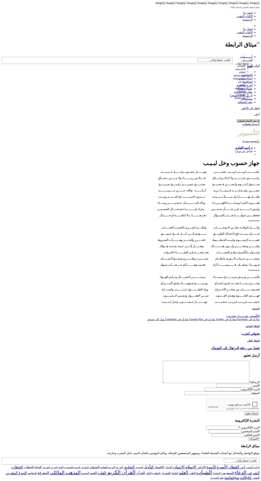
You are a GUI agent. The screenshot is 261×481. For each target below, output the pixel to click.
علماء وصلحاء (244, 88)
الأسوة (211, 467)
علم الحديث (217, 477)
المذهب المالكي (65, 472)
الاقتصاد (159, 467)
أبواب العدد (253, 65)
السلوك (217, 473)
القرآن (140, 473)
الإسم (256, 385)
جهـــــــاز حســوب (237, 315)
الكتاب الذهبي (244, 16)
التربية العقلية (107, 467)
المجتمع (85, 473)
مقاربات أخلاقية (243, 91)
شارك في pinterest (177, 319)
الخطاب (29, 467)
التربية (119, 467)
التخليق (129, 467)
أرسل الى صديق (156, 319)
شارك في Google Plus (201, 319)
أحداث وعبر (240, 69)
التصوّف (94, 467)
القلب (102, 473)
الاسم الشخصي (251, 431)
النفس (256, 477)
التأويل (149, 467)
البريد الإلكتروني (250, 389)
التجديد (139, 467)
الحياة (38, 467)
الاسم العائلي (252, 434)
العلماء (174, 473)
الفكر (149, 473)
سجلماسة (231, 477)
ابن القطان (236, 467)
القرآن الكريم (121, 472)
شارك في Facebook (248, 319)
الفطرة (156, 473)
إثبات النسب (253, 467)
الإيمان (168, 467)
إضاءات (242, 72)
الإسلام (190, 467)
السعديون (227, 473)
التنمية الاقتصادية (72, 467)
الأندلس (201, 467)
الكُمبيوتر (254, 315)
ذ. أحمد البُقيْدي (243, 147)
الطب (192, 473)
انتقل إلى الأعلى (250, 108)
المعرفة (43, 473)
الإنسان (178, 467)
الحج (61, 467)
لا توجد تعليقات (251, 124)
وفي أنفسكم (239, 97)
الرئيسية (247, 19)
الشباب (204, 472)
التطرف (85, 467)
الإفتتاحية (241, 65)
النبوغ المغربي (16, 473)
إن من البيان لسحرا (241, 95)
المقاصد (32, 473)
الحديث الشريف (50, 467)
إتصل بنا (247, 12)
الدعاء (240, 472)
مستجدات (246, 98)
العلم (183, 472)
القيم (93, 473)
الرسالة (254, 382)
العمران (166, 473)
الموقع (256, 392)
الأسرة (222, 467)
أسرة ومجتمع (239, 75)
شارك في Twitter (225, 319)
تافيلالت (246, 477)
